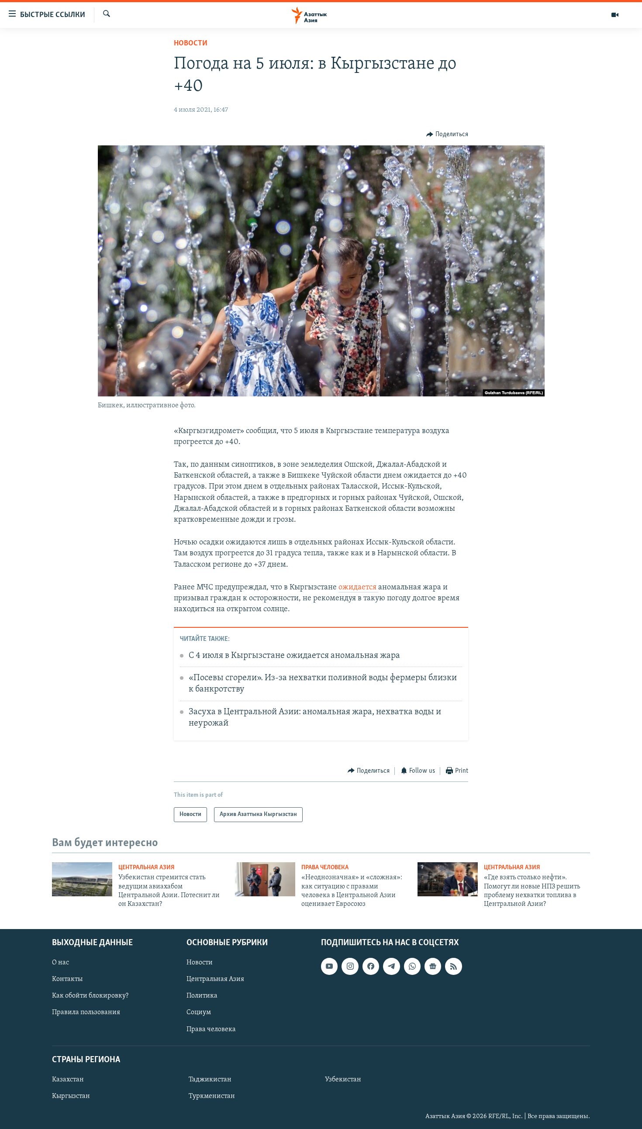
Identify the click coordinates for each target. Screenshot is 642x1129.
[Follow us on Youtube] (329, 966)
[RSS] (453, 966)
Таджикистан (210, 1079)
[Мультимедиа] (615, 15)
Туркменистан (212, 1096)
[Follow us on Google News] (433, 966)
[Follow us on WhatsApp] (412, 966)
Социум (198, 1012)
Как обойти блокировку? (90, 995)
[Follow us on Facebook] (370, 966)
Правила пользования (86, 1012)
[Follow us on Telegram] (391, 966)
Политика (201, 995)
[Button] (447, 134)
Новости (190, 44)
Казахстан (68, 1079)
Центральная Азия (146, 867)
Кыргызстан (71, 1096)
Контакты (67, 979)
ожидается (358, 588)
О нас (60, 962)
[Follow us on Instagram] (350, 966)
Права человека (325, 867)
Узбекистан (343, 1079)
